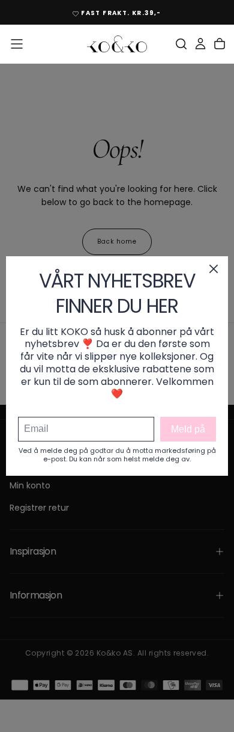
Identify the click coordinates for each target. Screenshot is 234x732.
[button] (17, 44)
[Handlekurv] (219, 44)
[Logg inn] (200, 44)
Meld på (188, 429)
